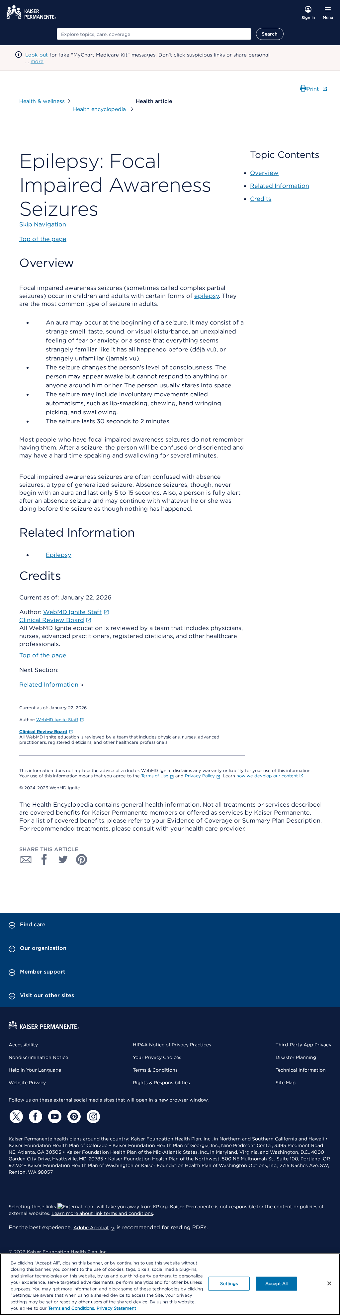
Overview (264, 172)
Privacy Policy (200, 775)
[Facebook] (34, 1116)
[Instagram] (92, 1116)
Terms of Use (154, 775)
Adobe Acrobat (91, 1227)
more (37, 62)
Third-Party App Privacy (303, 1044)
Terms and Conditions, (71, 1308)
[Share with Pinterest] (81, 859)
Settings (229, 1283)
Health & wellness (42, 101)
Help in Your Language (35, 1070)
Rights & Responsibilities (161, 1082)
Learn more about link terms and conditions (102, 1213)
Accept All (276, 1283)
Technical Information (301, 1070)
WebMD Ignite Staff (57, 719)
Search (270, 34)
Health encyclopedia (100, 109)
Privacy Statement (116, 1308)
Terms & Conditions (155, 1070)
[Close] (329, 1283)
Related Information (48, 684)
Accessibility (23, 1044)
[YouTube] (53, 1116)
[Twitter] (15, 1116)
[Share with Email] (26, 859)
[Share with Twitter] (63, 859)
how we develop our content (267, 775)
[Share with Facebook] (44, 859)
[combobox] (154, 34)
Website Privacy (27, 1082)
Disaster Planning (296, 1057)
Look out (36, 55)
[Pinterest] (73, 1116)
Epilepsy (58, 554)
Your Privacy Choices (157, 1057)
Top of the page (42, 655)
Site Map (286, 1082)
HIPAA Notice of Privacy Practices (172, 1044)
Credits (260, 198)
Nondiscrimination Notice (38, 1057)
